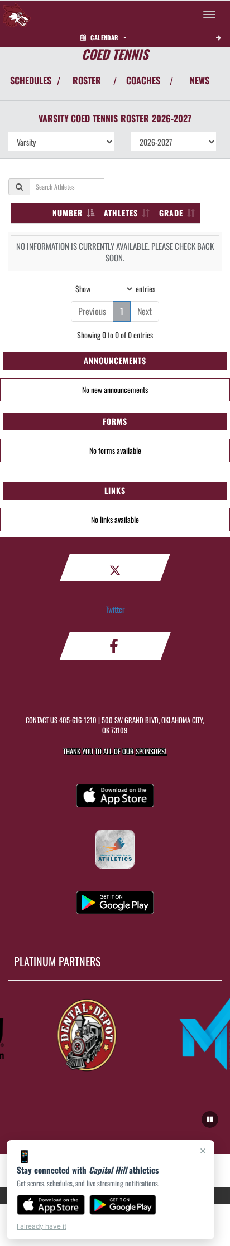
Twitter (115, 609)
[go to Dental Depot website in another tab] (84, 1033)
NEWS (199, 80)
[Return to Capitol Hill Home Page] (16, 14)
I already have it (41, 1226)
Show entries (115, 288)
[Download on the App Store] (51, 1205)
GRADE (171, 213)
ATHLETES (121, 213)
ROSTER (87, 80)
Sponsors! (151, 751)
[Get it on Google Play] (123, 1205)
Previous (92, 311)
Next (144, 311)
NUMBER (67, 213)
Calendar (104, 37)
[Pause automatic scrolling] (210, 1119)
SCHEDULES (30, 80)
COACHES (143, 80)
